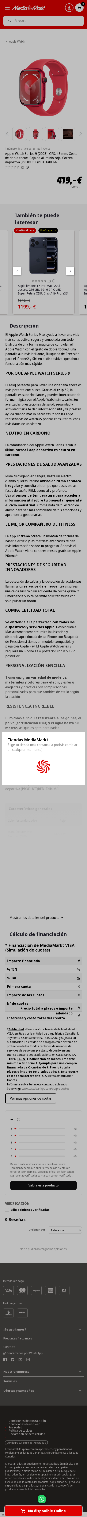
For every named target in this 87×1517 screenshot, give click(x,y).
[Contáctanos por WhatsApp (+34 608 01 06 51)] (83, 1501)
